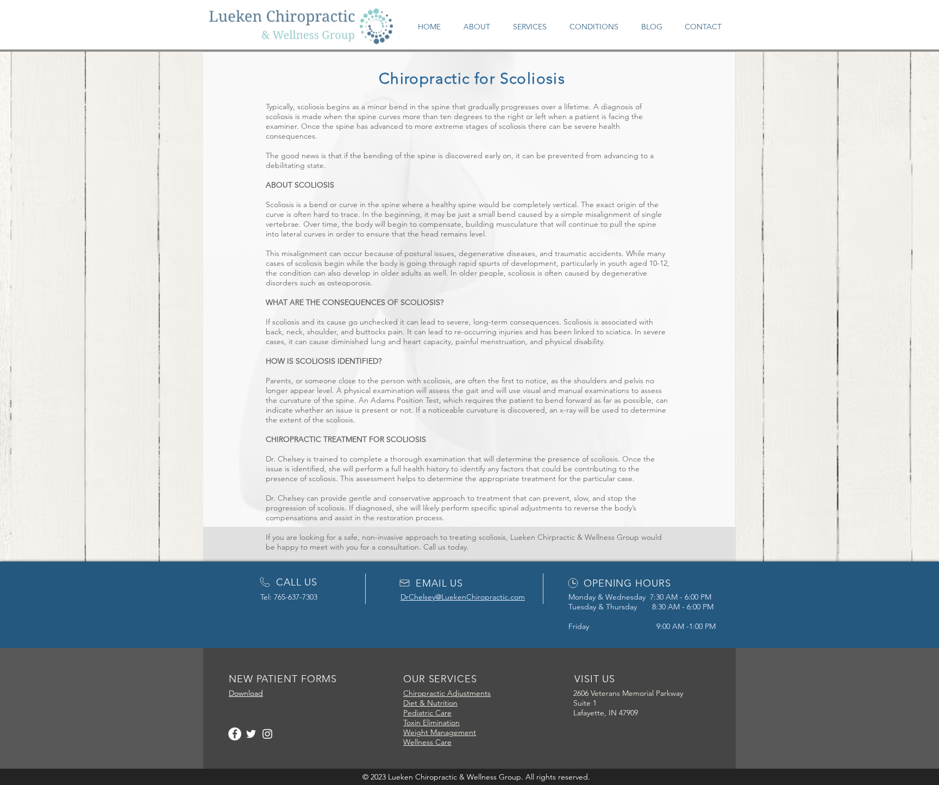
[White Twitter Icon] (251, 733)
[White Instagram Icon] (267, 733)
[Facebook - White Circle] (234, 733)
